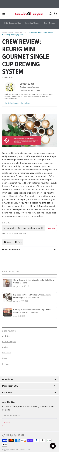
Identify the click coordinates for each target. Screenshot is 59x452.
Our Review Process (12, 103)
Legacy (10, 77)
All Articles (6, 336)
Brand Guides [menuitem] (49, 23)
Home (4, 32)
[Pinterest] (15, 435)
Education (6, 352)
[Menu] (5, 13)
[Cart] (55, 13)
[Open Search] (50, 13)
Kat (32, 83)
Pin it (20, 242)
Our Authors (25, 103)
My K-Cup (38, 206)
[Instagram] (7, 435)
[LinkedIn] (19, 435)
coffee (4, 77)
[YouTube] (22, 435)
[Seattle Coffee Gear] (29, 13)
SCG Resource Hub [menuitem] (12, 23)
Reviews (5, 364)
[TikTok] (3, 435)
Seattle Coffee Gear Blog (17, 32)
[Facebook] (11, 435)
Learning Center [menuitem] (32, 23)
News (4, 358)
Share (9, 242)
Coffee (5, 347)
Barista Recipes (9, 341)
